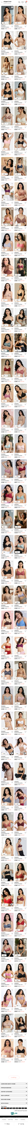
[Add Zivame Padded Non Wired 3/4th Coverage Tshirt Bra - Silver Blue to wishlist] (12, 335)
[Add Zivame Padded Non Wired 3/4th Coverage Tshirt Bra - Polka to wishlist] (25, 360)
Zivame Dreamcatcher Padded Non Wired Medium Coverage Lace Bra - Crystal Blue (5, 455)
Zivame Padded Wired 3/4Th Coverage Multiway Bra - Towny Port (18, 808)
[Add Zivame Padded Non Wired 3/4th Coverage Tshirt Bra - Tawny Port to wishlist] (25, 814)
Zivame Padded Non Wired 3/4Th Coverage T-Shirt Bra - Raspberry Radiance (5, 203)
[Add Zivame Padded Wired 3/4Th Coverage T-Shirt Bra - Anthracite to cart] (12, 51)
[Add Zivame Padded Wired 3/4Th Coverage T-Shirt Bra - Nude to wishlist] (25, 7)
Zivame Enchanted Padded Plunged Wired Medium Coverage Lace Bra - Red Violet (5, 1009)
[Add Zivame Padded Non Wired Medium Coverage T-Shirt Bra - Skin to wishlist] (25, 738)
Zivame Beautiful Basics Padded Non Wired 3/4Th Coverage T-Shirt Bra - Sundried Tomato (5, 380)
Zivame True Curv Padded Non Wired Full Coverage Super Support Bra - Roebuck (5, 1035)
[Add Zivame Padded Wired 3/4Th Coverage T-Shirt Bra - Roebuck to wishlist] (12, 587)
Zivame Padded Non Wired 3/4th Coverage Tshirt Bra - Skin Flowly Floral (5, 430)
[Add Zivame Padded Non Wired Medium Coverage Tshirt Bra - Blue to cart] (25, 631)
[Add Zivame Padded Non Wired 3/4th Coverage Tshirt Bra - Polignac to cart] (12, 404)
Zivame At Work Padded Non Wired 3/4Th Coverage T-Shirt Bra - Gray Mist (18, 556)
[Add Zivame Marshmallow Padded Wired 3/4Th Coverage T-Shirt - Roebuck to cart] (12, 303)
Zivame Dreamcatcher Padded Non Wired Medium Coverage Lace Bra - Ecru (5, 858)
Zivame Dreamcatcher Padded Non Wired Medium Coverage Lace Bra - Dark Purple (18, 657)
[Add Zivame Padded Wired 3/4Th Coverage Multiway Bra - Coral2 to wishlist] (25, 234)
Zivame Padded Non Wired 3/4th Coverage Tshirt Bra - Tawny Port (18, 833)
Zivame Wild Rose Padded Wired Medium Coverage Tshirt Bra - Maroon (18, 909)
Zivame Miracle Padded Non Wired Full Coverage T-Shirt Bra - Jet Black (18, 959)
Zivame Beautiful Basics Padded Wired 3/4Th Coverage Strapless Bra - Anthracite (18, 783)
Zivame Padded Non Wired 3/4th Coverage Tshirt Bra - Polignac (5, 405)
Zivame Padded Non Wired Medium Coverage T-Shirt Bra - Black (5, 757)
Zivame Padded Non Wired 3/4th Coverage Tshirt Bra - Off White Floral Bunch (5, 707)
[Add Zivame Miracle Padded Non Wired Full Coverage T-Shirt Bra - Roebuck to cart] (25, 77)
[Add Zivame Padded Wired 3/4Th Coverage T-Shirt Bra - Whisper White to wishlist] (25, 83)
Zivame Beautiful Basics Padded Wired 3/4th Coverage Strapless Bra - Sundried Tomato (5, 657)
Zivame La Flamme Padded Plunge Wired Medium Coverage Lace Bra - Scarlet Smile (18, 934)
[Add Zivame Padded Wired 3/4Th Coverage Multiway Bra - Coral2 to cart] (25, 253)
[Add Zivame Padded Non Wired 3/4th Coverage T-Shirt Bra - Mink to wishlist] (12, 259)
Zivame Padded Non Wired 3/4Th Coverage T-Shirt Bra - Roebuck (5, 732)
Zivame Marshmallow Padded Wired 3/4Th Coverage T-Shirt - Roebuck (5, 304)
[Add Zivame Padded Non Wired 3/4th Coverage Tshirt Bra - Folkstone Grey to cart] (12, 681)
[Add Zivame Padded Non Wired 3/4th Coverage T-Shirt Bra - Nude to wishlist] (12, 7)
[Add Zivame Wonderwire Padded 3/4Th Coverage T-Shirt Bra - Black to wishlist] (25, 1040)
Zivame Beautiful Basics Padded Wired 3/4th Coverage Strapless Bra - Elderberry (5, 1085)
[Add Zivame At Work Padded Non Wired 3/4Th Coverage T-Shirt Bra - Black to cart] (25, 152)
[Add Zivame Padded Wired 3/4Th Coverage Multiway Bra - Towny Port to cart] (25, 807)
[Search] (19, 2)
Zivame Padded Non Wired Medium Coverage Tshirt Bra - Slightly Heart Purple (18, 606)
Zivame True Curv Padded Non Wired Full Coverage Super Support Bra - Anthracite (5, 102)
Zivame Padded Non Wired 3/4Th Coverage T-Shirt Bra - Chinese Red (5, 909)
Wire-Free (10, 1119)
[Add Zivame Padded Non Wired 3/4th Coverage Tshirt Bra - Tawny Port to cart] (25, 832)
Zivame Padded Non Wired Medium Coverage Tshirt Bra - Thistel (5, 254)
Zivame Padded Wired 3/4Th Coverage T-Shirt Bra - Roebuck (5, 606)
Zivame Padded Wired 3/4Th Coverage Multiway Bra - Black (18, 354)
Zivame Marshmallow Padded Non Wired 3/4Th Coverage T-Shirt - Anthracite (18, 405)
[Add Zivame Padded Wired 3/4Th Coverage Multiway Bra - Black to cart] (25, 354)
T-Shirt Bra (22, 1119)
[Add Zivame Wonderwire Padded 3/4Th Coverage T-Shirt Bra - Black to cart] (25, 1059)
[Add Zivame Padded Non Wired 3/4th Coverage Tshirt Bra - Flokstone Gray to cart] (12, 807)
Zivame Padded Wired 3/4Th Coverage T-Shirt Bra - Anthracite (5, 52)
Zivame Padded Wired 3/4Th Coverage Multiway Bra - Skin (5, 77)
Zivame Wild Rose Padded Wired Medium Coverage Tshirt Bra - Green (18, 506)
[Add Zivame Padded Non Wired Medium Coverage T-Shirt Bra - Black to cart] (12, 757)
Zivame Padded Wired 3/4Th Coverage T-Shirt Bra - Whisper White (18, 102)
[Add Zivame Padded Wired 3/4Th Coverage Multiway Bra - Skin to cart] (12, 77)
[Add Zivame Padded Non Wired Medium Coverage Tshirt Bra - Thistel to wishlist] (12, 234)
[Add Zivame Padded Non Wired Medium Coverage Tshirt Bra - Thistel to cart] (12, 253)
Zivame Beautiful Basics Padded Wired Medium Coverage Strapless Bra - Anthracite (5, 329)
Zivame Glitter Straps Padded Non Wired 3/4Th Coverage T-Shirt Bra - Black (18, 1085)
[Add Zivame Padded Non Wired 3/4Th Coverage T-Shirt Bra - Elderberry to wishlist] (25, 990)
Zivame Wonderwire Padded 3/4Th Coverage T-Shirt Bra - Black (18, 1060)
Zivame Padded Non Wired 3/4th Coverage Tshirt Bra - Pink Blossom (5, 480)
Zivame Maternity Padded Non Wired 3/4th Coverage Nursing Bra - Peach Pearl (5, 228)
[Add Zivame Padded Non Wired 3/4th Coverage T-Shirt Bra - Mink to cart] (12, 278)
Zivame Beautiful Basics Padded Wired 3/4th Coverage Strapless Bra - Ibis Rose (5, 984)
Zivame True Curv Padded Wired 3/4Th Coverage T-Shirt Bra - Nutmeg (18, 228)
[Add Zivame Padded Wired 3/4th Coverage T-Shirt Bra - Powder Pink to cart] (12, 152)
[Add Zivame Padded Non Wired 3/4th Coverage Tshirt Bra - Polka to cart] (25, 379)
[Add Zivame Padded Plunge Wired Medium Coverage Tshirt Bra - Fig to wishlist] (25, 839)
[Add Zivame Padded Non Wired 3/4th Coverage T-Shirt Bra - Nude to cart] (12, 26)
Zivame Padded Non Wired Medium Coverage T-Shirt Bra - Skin (18, 757)
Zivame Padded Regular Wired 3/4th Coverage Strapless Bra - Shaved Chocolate (5, 632)
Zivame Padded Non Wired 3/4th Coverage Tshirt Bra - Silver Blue (5, 354)
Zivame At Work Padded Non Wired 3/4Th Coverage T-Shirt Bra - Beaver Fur (5, 128)
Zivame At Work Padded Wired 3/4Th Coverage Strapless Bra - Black (18, 531)
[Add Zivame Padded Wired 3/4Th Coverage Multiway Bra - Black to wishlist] (25, 335)
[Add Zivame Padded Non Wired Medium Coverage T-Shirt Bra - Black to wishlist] (12, 738)
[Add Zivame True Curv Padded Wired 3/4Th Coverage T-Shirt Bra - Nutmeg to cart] (25, 228)
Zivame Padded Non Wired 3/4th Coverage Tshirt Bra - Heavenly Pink (18, 455)
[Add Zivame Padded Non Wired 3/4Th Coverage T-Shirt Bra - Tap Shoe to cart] (12, 580)
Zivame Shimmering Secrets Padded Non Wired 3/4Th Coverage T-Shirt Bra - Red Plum (18, 480)
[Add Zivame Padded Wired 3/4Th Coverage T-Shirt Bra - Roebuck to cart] (12, 606)
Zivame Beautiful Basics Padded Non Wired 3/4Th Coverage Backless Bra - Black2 (5, 178)
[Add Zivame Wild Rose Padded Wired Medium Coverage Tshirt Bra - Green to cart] (25, 505)
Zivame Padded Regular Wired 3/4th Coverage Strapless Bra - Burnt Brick (18, 1110)
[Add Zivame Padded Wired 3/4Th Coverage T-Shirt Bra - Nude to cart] (25, 26)
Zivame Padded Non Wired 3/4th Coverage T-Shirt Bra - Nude (5, 27)
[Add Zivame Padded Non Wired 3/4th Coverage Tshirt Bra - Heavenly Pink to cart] (25, 454)
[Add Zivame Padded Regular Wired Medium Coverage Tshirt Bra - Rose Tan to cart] (12, 1059)
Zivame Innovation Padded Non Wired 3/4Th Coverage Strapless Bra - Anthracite (5, 883)
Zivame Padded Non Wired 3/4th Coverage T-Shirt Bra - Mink (5, 279)
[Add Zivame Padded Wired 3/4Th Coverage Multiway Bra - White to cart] (25, 732)
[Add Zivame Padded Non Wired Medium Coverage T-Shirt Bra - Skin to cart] (25, 757)
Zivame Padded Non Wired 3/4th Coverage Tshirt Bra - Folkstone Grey (5, 682)
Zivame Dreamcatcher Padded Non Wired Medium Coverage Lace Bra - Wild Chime (5, 531)
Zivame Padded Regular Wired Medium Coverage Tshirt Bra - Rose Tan (5, 1060)
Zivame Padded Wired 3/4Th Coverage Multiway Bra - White (18, 732)
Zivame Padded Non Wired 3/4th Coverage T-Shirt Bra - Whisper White (18, 128)
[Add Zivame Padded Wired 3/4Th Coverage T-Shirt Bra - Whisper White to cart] (25, 102)
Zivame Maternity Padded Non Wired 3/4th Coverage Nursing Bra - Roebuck (18, 682)
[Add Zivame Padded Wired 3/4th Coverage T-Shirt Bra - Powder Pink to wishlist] (12, 133)
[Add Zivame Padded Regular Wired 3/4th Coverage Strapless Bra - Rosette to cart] (12, 958)
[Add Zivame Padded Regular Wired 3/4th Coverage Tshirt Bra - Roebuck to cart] (12, 782)
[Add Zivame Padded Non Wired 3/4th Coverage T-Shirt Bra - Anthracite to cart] (25, 328)
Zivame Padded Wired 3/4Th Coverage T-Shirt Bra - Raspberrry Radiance (18, 279)
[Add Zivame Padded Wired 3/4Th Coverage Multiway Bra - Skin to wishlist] (12, 58)
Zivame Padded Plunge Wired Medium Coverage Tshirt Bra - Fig (18, 858)
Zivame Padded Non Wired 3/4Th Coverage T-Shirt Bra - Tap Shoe (5, 581)
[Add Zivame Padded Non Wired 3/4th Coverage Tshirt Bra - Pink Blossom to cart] (12, 480)
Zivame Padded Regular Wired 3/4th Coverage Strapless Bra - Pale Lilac (18, 707)
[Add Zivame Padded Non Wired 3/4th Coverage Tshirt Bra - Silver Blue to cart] (12, 354)
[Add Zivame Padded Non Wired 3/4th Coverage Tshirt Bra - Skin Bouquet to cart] (25, 429)
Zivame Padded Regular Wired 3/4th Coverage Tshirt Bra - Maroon (5, 506)
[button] (22, 2)
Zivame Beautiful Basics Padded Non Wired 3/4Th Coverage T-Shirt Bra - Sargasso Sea (18, 178)
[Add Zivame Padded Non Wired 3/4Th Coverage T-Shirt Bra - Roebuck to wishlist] (12, 713)
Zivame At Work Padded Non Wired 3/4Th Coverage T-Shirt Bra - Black (18, 153)
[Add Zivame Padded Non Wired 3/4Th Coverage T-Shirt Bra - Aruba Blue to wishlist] (12, 1116)
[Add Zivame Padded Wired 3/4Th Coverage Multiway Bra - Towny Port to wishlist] (25, 788)
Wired (16, 1119)
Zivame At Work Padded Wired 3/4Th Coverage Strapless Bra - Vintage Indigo (5, 934)
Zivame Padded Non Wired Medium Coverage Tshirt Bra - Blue (18, 632)
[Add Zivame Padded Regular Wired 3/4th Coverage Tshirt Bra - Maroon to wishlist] (12, 486)
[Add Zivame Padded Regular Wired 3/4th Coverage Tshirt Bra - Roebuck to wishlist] (12, 763)
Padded (4, 1119)
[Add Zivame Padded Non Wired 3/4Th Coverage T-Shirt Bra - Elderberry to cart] (25, 1009)
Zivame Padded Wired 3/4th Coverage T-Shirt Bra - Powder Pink (5, 153)
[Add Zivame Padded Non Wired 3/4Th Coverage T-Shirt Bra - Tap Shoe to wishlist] (12, 562)
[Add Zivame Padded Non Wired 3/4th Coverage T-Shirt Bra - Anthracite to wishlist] (25, 310)
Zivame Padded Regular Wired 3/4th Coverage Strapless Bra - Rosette (5, 959)
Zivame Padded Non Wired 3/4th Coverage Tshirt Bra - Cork (18, 203)
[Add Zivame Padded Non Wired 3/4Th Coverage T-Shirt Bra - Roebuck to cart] (12, 732)
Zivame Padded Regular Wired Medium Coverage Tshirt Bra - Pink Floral (5, 1110)
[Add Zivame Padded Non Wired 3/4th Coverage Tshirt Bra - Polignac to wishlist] (12, 385)
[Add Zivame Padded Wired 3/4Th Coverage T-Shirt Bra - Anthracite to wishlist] (12, 32)
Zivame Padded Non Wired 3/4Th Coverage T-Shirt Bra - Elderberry (18, 1009)
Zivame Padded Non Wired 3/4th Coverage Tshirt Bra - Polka (18, 380)
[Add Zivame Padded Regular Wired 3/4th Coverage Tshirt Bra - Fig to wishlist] (25, 1116)
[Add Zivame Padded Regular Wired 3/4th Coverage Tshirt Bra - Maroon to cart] (12, 505)
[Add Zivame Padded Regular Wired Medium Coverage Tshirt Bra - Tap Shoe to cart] (12, 555)
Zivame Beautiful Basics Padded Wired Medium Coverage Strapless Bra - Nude (18, 52)
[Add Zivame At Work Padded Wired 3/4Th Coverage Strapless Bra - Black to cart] (25, 530)
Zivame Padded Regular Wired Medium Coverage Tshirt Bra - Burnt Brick (18, 883)
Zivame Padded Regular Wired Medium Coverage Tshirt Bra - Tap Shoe (5, 556)
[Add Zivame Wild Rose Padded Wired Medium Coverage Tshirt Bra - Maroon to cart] (25, 908)
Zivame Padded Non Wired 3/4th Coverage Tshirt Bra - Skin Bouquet (18, 430)
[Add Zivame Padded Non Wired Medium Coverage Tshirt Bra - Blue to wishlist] (25, 612)
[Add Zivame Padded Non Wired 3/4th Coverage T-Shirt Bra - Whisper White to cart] (25, 127)
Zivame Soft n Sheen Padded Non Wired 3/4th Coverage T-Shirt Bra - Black (18, 984)
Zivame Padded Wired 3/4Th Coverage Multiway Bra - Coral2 (18, 254)
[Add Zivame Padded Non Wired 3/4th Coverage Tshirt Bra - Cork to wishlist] (25, 184)
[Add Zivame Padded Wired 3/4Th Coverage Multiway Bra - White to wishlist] (25, 713)
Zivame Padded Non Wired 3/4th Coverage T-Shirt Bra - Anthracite (18, 329)
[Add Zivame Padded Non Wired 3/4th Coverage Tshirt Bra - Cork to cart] (25, 202)
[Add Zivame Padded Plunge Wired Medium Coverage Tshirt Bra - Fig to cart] (25, 858)
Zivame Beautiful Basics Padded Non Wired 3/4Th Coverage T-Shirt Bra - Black (18, 1035)
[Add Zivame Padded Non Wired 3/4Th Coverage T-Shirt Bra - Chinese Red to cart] (12, 908)
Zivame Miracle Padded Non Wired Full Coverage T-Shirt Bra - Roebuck (18, 77)
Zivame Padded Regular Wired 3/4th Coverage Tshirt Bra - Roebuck (5, 783)
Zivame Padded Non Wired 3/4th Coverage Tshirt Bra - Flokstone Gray (5, 808)
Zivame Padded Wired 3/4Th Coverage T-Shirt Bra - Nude (18, 27)
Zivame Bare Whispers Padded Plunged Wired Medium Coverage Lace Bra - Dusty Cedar (5, 833)
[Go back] (2, 2)
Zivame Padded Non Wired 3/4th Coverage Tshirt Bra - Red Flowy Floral (18, 581)
